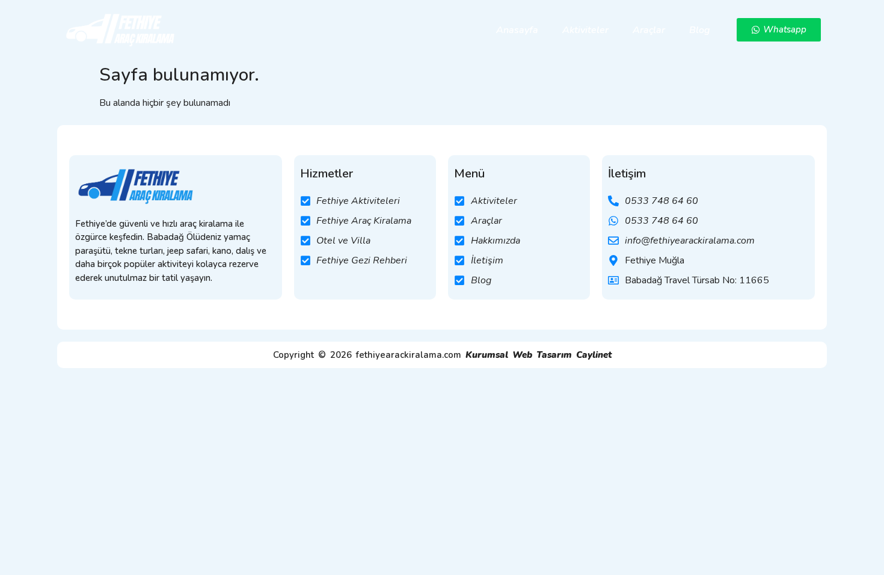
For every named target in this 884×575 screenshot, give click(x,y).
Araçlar (649, 30)
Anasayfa (517, 30)
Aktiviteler (585, 30)
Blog (699, 30)
